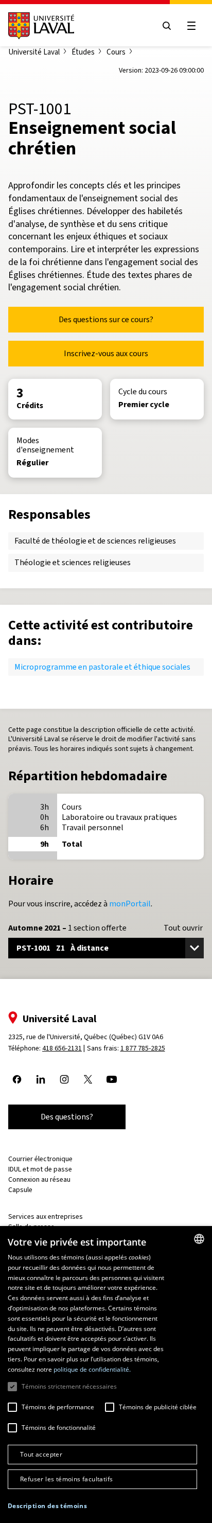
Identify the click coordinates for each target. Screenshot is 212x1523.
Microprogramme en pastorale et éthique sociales (102, 666)
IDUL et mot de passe (40, 1169)
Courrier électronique (40, 1159)
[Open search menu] (166, 25)
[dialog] (106, 1374)
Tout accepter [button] (41, 1454)
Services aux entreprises (45, 1216)
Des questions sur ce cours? (106, 319)
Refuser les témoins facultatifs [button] (66, 1479)
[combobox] (199, 1239)
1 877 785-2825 (142, 1048)
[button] (47, 1506)
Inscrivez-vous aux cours (106, 353)
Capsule (20, 1190)
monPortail (130, 903)
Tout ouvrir (183, 928)
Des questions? (67, 1116)
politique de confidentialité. (92, 1369)
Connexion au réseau (39, 1179)
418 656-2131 (62, 1048)
